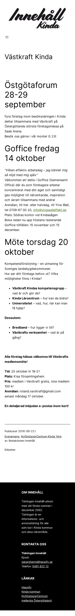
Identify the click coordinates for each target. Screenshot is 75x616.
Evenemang (12, 436)
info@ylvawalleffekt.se (49, 210)
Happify (27, 587)
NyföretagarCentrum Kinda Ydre (41, 436)
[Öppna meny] (7, 37)
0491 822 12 (40, 566)
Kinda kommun (31, 591)
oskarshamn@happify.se (37, 561)
